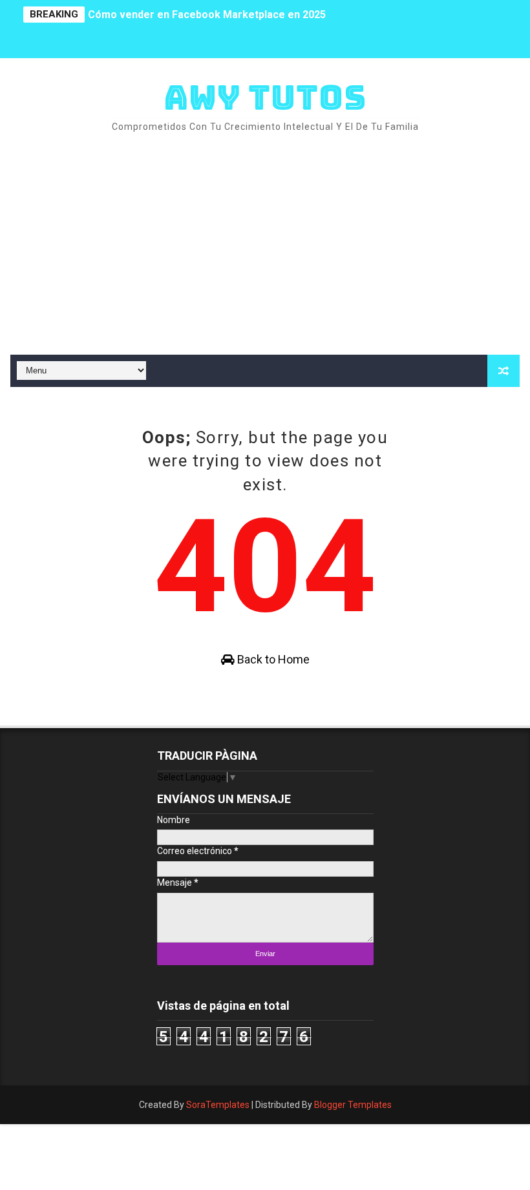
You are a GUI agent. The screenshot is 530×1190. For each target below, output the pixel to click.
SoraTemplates (217, 1105)
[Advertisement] (265, 244)
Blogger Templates (353, 1105)
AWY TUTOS (265, 97)
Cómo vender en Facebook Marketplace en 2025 (207, 7)
